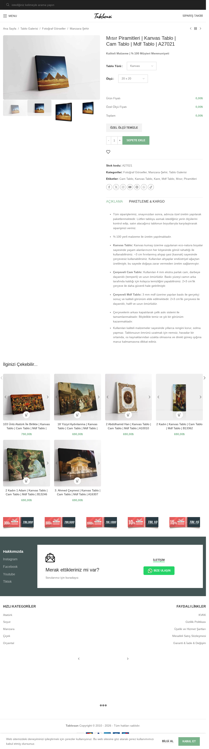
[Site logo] (103, 15)
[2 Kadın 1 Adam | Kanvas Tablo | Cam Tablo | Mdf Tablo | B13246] (26, 463)
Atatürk (7, 615)
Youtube (9, 574)
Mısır (179, 178)
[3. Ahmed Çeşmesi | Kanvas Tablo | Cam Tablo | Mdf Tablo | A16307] (77, 463)
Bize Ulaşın (162, 570)
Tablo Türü (113, 66)
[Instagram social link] (123, 187)
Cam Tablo (126, 178)
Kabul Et (189, 741)
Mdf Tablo (168, 178)
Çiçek (6, 636)
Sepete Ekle (136, 140)
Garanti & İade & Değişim (189, 643)
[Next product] (200, 28)
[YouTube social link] (130, 187)
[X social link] (116, 187)
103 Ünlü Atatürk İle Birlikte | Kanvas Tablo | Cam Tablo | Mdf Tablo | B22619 (26, 428)
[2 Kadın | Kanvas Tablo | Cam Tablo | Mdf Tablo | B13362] (179, 397)
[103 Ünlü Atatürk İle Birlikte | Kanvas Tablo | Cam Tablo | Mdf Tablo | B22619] (26, 397)
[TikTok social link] (151, 187)
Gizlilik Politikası (196, 621)
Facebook (10, 566)
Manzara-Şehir (79, 28)
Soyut (6, 621)
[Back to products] (195, 28)
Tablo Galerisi (29, 28)
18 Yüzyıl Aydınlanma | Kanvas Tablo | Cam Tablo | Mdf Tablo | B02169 (78, 428)
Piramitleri (190, 178)
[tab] (114, 201)
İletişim (159, 559)
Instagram (10, 559)
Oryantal (8, 643)
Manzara (8, 629)
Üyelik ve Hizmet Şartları (190, 629)
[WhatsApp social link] (144, 187)
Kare (157, 178)
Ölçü (109, 78)
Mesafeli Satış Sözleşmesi (189, 636)
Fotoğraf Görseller (54, 28)
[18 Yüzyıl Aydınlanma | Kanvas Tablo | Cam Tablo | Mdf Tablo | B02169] (77, 397)
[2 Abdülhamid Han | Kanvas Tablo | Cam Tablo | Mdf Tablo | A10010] (128, 397)
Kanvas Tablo (143, 178)
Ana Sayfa (9, 28)
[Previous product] (190, 28)
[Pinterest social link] (137, 187)
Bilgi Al (168, 741)
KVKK (202, 615)
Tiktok (7, 581)
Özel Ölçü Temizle (124, 127)
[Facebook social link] (109, 187)
